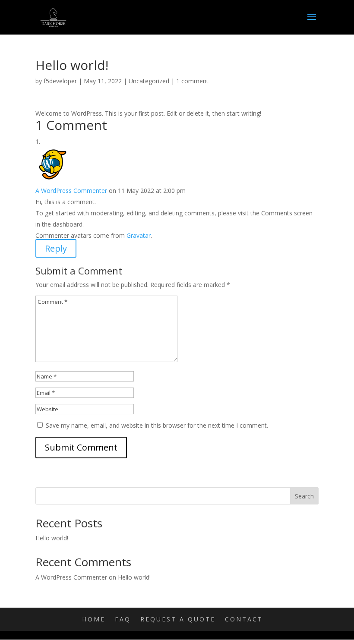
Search (304, 496)
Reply (56, 248)
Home (93, 619)
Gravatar (138, 235)
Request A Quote (177, 619)
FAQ (123, 619)
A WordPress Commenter (71, 190)
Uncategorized (149, 81)
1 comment (192, 81)
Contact (244, 619)
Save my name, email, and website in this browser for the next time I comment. (157, 425)
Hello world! (51, 538)
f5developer (60, 81)
